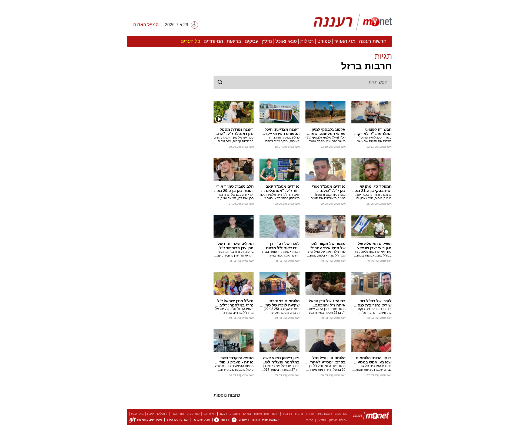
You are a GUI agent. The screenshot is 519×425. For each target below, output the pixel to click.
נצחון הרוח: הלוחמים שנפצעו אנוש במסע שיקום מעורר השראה (373, 360)
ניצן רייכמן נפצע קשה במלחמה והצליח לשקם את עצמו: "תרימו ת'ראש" (280, 360)
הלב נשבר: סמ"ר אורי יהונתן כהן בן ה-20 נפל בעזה (235, 188)
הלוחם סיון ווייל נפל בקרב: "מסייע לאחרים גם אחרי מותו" (326, 360)
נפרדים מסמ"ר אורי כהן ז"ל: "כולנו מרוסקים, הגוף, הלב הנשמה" (328, 188)
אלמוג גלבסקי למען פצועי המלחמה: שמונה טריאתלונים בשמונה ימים (326, 131)
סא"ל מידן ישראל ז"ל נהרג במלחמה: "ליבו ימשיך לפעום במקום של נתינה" (235, 303)
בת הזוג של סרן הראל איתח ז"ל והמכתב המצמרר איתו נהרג (327, 303)
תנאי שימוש (202, 419)
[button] (303, 62)
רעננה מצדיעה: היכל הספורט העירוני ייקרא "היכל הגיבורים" (281, 131)
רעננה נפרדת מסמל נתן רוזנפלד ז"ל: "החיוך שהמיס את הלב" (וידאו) (234, 131)
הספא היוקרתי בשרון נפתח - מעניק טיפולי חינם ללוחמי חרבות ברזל (236, 360)
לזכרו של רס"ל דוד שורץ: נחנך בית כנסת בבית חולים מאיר (373, 303)
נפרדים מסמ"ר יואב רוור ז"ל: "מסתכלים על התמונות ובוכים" (280, 188)
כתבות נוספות (227, 395)
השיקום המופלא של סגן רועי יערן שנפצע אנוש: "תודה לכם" (374, 245)
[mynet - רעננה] (353, 22)
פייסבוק (243, 420)
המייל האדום (146, 24)
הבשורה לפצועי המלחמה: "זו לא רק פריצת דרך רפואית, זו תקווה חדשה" (373, 131)
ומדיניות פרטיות (177, 419)
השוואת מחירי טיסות (266, 420)
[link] (234, 419)
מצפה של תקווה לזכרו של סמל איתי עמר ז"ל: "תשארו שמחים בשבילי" (326, 245)
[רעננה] (371, 416)
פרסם (225, 420)
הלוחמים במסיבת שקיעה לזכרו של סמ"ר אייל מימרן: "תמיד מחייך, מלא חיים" (280, 303)
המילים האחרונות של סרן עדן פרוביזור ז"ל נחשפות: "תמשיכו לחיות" (236, 245)
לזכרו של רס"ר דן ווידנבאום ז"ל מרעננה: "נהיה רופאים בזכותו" (281, 245)
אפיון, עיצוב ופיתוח (149, 419)
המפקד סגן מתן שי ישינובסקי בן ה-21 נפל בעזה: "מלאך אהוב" (372, 188)
